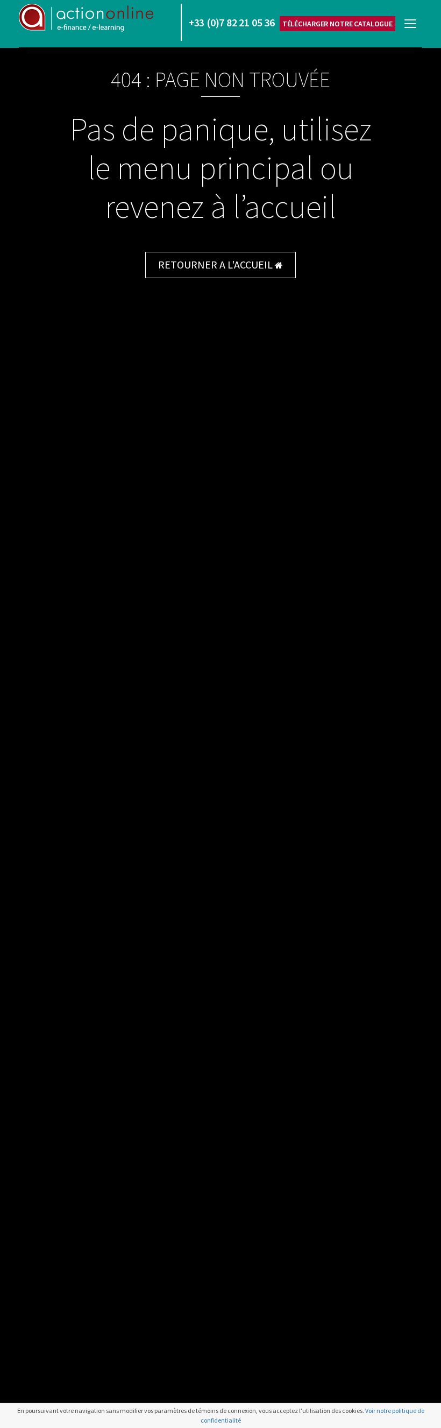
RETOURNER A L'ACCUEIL (216, 264)
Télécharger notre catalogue (337, 24)
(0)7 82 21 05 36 (232, 22)
